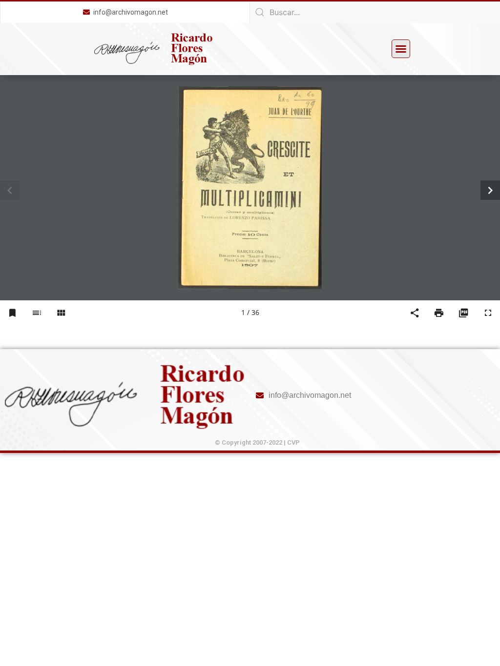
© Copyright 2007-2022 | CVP (257, 442)
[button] (401, 48)
